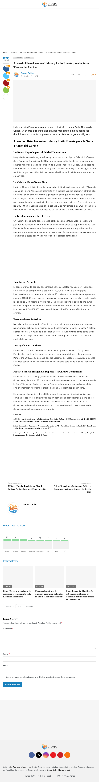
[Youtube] (53, 755)
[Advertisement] (49, 30)
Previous (10, 606)
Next (20, 606)
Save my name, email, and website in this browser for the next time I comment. (40, 677)
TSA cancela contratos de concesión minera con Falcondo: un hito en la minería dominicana (49, 594)
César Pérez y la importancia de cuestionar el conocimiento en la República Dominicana (17, 594)
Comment (8, 628)
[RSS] (67, 755)
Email (6, 665)
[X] (39, 755)
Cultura (7, 586)
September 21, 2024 (29, 76)
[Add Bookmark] (6, 108)
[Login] (94, 4)
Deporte (18, 58)
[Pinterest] (60, 755)
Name (6, 654)
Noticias (29, 58)
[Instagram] (46, 755)
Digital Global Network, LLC (58, 770)
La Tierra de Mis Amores (20, 767)
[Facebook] (32, 755)
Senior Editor (27, 73)
